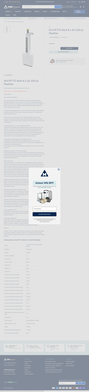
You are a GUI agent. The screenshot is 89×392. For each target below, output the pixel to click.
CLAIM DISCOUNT (45, 214)
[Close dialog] (59, 169)
